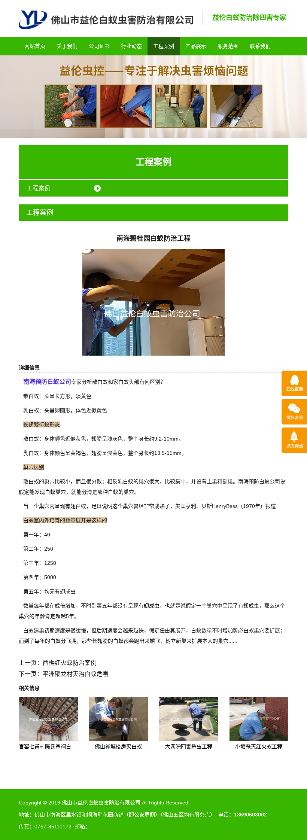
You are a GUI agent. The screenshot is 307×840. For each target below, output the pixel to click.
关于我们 (67, 46)
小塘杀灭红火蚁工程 (258, 746)
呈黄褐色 (75, 453)
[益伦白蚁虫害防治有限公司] (106, 19)
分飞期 (68, 641)
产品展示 (195, 46)
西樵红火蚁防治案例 (70, 663)
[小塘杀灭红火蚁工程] (259, 719)
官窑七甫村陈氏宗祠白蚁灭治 (53, 746)
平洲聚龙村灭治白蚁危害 (76, 674)
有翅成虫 (149, 606)
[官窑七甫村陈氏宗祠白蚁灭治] (48, 719)
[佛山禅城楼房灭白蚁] (118, 719)
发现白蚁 (44, 492)
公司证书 (99, 46)
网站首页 (34, 46)
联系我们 (260, 46)
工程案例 (163, 46)
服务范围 (228, 46)
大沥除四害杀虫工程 (188, 746)
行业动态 (131, 46)
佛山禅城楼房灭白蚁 (118, 746)
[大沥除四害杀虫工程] (188, 719)
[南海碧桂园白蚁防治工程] (153, 302)
